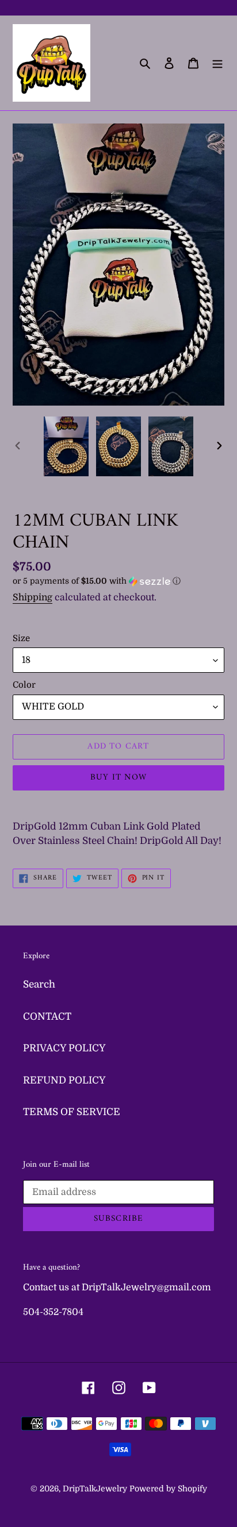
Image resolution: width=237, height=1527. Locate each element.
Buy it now (118, 777)
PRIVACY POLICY (64, 1048)
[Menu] (217, 63)
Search (39, 984)
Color (24, 685)
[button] (97, 581)
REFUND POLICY (64, 1080)
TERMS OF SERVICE (71, 1111)
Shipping (32, 597)
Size (21, 638)
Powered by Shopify (168, 1488)
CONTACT (47, 1016)
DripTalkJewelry (95, 1488)
